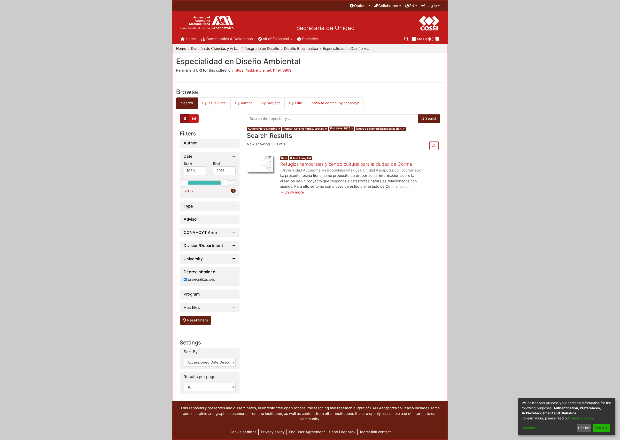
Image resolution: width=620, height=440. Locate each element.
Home (181, 48)
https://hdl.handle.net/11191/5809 (263, 70)
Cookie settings (243, 432)
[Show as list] (184, 118)
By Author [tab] (243, 103)
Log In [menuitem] (431, 5)
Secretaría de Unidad (325, 28)
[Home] (207, 23)
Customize (530, 428)
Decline (584, 428)
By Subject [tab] (270, 103)
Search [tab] (187, 103)
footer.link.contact (375, 432)
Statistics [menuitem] (310, 39)
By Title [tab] (295, 103)
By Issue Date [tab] (214, 103)
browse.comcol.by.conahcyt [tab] (335, 103)
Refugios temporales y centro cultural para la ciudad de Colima (346, 164)
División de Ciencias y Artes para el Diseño (215, 48)
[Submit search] (406, 39)
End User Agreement (307, 432)
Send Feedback (342, 432)
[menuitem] (359, 6)
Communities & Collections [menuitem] (229, 39)
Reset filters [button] (197, 320)
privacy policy (582, 418)
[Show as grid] (194, 118)
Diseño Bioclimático (301, 48)
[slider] (184, 182)
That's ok (601, 428)
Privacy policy (273, 432)
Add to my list (301, 158)
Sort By (191, 352)
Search (430, 118)
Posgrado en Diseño (261, 48)
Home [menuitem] (191, 39)
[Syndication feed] (434, 145)
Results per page (200, 376)
